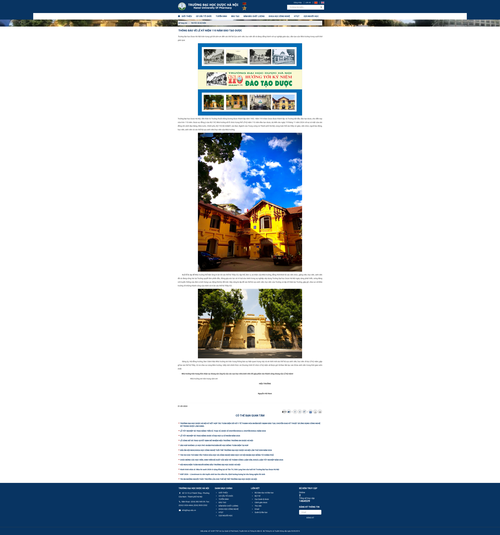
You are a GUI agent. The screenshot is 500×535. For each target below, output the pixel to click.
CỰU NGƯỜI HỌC (225, 516)
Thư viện (258, 506)
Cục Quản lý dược (261, 499)
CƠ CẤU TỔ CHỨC (225, 496)
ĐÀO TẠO (222, 502)
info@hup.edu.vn (189, 510)
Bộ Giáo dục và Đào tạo (264, 493)
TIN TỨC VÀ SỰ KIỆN (198, 23)
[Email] (320, 411)
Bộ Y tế (257, 496)
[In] (315, 411)
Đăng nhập (298, 3)
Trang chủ (183, 23)
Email (256, 509)
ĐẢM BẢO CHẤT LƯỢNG (228, 506)
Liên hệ (308, 3)
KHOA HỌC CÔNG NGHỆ (228, 509)
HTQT (220, 512)
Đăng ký (310, 518)
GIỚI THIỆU (223, 493)
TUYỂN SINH (221, 16)
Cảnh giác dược (260, 502)
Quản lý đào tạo (260, 512)
